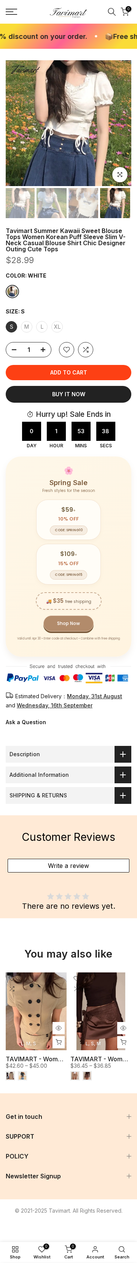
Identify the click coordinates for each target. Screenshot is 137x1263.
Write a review (68, 865)
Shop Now (68, 623)
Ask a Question (26, 722)
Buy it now (68, 394)
